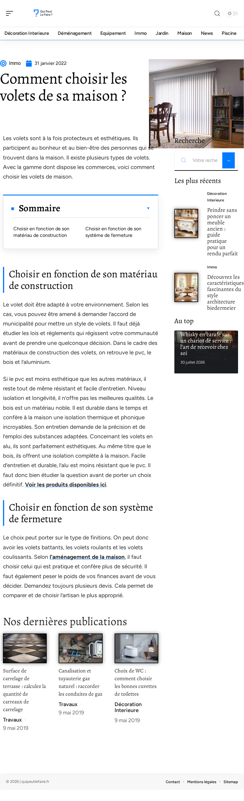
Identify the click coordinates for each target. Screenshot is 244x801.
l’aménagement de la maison (87, 556)
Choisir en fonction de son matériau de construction (41, 232)
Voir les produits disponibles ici (65, 484)
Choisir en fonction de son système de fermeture (113, 232)
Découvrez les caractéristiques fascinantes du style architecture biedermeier (225, 292)
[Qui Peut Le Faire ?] (43, 13)
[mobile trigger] (11, 13)
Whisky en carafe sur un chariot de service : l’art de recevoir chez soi (205, 343)
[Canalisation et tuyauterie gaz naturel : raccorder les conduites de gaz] (80, 648)
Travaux (12, 720)
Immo (212, 267)
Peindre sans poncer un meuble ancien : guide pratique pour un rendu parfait (222, 231)
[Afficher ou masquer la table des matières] (105, 208)
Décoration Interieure (128, 707)
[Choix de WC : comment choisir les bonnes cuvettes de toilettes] (136, 648)
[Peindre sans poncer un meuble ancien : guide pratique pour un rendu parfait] (186, 223)
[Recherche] (217, 13)
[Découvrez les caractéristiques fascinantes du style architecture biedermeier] (186, 287)
